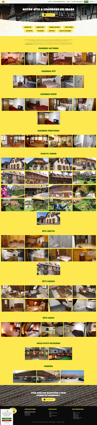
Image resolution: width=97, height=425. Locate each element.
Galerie (86, 1)
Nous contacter (49, 15)
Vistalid (34, 422)
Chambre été (27, 27)
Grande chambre (75, 416)
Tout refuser (6, 420)
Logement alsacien (76, 414)
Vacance (74, 413)
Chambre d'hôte (75, 415)
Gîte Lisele (51, 31)
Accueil (49, 1)
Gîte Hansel (41, 31)
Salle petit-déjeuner (65, 31)
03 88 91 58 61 (27, 415)
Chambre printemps (54, 27)
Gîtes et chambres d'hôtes (59, 1)
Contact (91, 1)
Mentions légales (51, 422)
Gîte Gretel (29, 31)
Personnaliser (6, 422)
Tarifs (68, 1)
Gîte (73, 411)
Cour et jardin (69, 27)
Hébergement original (76, 412)
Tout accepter (6, 418)
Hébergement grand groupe (77, 417)
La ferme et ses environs (77, 1)
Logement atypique (76, 418)
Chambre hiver (40, 27)
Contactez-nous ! (49, 399)
